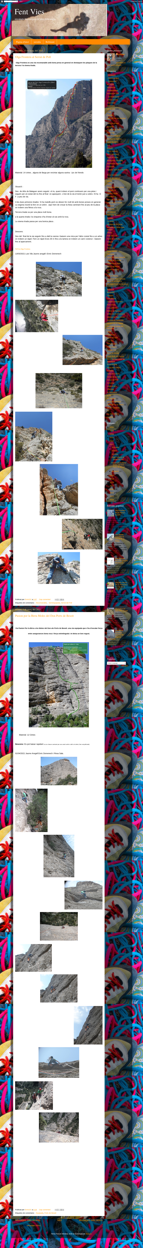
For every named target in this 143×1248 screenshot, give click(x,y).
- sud (109, 112)
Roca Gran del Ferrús (115, 356)
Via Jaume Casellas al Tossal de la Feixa (119, 538)
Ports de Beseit (50, 1213)
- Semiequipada (54, 603)
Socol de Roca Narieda (116, 257)
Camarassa (111, 299)
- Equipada (39, 1213)
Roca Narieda (112, 151)
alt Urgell (110, 84)
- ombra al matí (113, 123)
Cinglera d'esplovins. (115, 302)
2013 (112, 500)
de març (115, 454)
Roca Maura (112, 251)
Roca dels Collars (114, 368)
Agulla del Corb (113, 270)
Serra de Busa (112, 157)
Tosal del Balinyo (113, 178)
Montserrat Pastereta (115, 320)
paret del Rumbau (114, 402)
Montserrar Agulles (114, 164)
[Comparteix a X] (59, 600)
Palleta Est (111, 335)
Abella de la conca (114, 130)
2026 (112, 427)
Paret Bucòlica (112, 142)
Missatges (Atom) (34, 1226)
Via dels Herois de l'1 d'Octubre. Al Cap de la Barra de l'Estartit (117, 587)
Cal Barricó (111, 212)
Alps (108, 273)
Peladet (110, 242)
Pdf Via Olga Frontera (22, 249)
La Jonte (110, 221)
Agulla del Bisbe (113, 267)
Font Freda (111, 305)
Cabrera (110, 295)
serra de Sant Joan (114, 200)
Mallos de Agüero (114, 311)
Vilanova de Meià (113, 263)
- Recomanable (41, 603)
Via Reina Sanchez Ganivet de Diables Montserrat (115, 635)
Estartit (109, 148)
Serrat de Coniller (114, 377)
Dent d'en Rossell (114, 215)
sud (108, 145)
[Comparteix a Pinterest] (63, 600)
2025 (112, 431)
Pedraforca (111, 190)
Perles (109, 245)
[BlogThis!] (58, 600)
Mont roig (110, 133)
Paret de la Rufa (113, 239)
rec (108, 411)
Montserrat (111, 87)
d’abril (114, 451)
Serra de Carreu (113, 374)
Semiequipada (112, 90)
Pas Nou (110, 341)
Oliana (109, 233)
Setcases (110, 254)
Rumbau (110, 371)
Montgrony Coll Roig (115, 160)
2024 (112, 434)
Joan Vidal (111, 103)
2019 (112, 479)
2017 (112, 486)
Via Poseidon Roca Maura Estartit (120, 513)
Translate (124, 666)
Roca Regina (112, 364)
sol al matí (111, 109)
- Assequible (112, 81)
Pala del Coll (112, 236)
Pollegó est (111, 350)
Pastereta (110, 167)
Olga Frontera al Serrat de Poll (33, 57)
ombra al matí (112, 100)
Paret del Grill (112, 338)
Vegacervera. (112, 386)
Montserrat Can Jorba (115, 187)
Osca (109, 332)
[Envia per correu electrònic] (56, 600)
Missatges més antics (91, 1220)
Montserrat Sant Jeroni (116, 317)
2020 (112, 476)
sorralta (37, 41)
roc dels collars (113, 414)
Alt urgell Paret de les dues (117, 284)
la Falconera (112, 392)
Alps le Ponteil (112, 276)
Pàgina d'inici (22, 41)
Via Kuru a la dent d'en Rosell (121, 610)
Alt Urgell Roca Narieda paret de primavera (116, 280)
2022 (112, 441)
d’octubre (116, 447)
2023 (112, 437)
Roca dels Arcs (113, 154)
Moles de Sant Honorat (116, 314)
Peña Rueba (112, 344)
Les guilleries (112, 308)
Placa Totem (112, 347)
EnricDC (121, 54)
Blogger (89, 1234)
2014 (112, 496)
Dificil (109, 184)
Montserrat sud (113, 94)
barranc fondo (112, 194)
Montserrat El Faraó (114, 224)
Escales (110, 218)
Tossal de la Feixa (114, 260)
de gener (115, 471)
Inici (59, 1220)
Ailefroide (110, 209)
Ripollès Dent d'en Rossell (117, 170)
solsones (110, 206)
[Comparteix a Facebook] (61, 600)
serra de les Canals (114, 203)
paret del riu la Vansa (115, 405)
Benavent (110, 292)
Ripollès (110, 115)
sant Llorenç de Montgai (116, 118)
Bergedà (110, 127)
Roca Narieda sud (114, 175)
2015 (112, 493)
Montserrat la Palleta (115, 323)
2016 (112, 489)
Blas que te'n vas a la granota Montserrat (121, 561)
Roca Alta (110, 248)
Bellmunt (50, 41)
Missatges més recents (27, 1220)
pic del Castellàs (113, 408)
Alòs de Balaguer (113, 136)
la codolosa (111, 197)
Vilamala (110, 389)
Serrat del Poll (66, 603)
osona (109, 181)
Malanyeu (111, 106)
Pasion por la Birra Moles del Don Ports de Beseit (44, 616)
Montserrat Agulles (114, 139)
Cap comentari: (45, 599)
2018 (112, 482)
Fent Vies (29, 11)
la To (109, 395)
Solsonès (110, 383)
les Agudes (111, 398)
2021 (112, 444)
